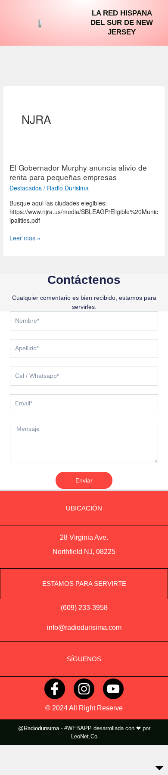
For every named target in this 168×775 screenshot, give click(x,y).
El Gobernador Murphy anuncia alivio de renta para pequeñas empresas (78, 172)
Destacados (25, 188)
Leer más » (24, 237)
